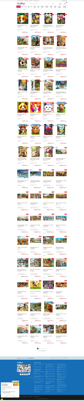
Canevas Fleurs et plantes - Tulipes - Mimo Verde (34, 26)
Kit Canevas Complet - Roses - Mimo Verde (48, 137)
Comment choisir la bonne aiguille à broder (39, 372)
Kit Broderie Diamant (20, 0)
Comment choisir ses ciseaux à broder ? (50, 372)
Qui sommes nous (25, 396)
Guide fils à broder (37, 391)
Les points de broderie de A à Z (50, 389)
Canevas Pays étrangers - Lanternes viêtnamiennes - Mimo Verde (47, 92)
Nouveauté (18, 6)
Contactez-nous (64, 0)
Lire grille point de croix (37, 382)
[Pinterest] (25, 374)
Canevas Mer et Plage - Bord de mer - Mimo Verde (22, 48)
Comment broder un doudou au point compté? (50, 387)
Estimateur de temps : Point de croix (50, 367)
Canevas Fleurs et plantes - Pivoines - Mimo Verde (47, 159)
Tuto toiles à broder (37, 373)
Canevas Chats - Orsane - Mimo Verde (23, 92)
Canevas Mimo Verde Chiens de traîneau (61, 225)
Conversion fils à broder (49, 365)
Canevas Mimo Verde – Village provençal (35, 225)
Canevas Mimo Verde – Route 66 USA (61, 203)
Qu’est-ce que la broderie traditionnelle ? (60, 379)
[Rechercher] (53, 3)
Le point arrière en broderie (38, 385)
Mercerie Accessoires (64, 7)
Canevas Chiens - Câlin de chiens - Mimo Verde (23, 70)
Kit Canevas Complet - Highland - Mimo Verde (35, 137)
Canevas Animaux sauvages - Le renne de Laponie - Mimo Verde (61, 92)
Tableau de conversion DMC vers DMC (50, 374)
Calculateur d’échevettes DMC (61, 365)
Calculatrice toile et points (38, 366)
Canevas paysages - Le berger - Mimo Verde (35, 48)
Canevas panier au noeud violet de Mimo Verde (48, 292)
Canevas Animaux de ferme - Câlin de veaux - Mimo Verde (47, 48)
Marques (21, 9)
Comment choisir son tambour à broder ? (61, 372)
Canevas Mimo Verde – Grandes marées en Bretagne (23, 225)
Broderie (22, 6)
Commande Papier (36, 0)
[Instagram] (23, 374)
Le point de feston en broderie (50, 385)
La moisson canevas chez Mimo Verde (22, 248)
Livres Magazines (59, 7)
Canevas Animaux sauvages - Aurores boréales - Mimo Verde (35, 181)
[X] (27, 374)
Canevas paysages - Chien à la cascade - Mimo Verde (35, 92)
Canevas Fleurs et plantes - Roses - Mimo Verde (60, 26)
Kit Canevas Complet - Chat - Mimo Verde (47, 114)
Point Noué (38, 7)
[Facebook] (20, 374)
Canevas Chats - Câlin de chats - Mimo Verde (35, 70)
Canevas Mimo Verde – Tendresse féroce (59, 292)
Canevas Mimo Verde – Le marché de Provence (34, 203)
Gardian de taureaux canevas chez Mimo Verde (22, 314)
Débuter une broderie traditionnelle (49, 383)
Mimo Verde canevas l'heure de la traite (23, 203)
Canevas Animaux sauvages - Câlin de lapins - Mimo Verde (35, 159)
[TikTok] (29, 374)
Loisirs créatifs (55, 7)
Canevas (25, 6)
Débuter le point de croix (60, 381)
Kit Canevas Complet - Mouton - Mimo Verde (61, 114)
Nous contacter (30, 396)
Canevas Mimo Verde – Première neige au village (48, 225)
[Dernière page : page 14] (46, 348)
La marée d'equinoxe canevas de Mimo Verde (23, 336)
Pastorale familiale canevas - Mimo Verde (22, 292)
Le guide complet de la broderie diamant (50, 376)
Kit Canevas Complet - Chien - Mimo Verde (22, 26)
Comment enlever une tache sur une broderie (61, 390)
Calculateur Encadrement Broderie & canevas (38, 369)
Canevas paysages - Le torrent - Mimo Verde (61, 137)
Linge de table (51, 7)
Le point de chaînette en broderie (62, 385)
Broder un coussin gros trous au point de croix (39, 387)
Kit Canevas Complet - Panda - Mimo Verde (22, 114)
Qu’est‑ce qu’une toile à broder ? (39, 381)
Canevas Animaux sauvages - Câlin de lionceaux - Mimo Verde (61, 48)
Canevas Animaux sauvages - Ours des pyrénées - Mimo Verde (48, 70)
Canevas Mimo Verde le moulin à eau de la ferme (61, 336)
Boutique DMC (26, 0)
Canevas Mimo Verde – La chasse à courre (48, 203)
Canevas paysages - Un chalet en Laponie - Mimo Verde (23, 181)
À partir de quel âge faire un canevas (38, 390)
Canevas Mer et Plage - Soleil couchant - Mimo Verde (60, 159)
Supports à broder (46, 7)
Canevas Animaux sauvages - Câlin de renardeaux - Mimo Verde (22, 159)
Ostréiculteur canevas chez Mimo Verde (34, 336)
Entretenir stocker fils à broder (50, 381)
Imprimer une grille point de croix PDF (39, 364)
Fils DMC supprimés (60, 382)
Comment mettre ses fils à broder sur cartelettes (62, 374)
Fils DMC (28, 7)
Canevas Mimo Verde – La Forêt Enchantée (61, 314)
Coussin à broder (42, 7)
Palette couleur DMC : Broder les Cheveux (61, 369)
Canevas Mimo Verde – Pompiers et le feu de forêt (61, 181)
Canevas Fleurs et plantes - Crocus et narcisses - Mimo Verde (48, 26)
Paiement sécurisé (36, 396)
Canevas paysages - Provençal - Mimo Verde (61, 70)
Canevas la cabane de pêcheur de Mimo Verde (48, 270)
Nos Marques (31, 0)
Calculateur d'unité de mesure (61, 384)
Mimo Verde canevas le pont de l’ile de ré (35, 270)
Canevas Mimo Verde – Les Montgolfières (34, 248)
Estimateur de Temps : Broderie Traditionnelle (61, 367)
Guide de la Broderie (60, 391)
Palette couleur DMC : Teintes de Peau (50, 369)
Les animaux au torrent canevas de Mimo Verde (35, 314)
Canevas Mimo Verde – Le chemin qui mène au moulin (22, 270)
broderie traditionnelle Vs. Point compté (61, 387)
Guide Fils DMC (48, 391)
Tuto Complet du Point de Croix (61, 377)
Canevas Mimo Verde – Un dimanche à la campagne (47, 181)
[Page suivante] (44, 348)
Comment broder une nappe (61, 376)
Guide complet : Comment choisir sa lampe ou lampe (39, 376)
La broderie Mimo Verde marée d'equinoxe (61, 270)
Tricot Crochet (35, 7)
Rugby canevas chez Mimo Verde (35, 291)
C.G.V (40, 396)
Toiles (31, 6)
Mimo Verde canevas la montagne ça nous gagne (60, 248)
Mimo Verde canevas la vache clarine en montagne (47, 314)
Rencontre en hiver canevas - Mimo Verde (47, 336)
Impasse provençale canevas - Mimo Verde (48, 248)
